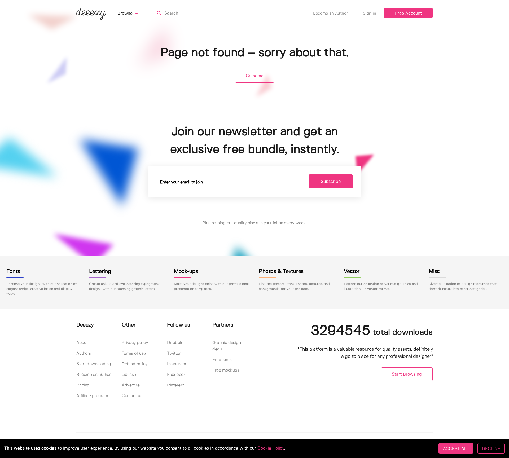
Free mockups (225, 370)
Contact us (132, 396)
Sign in (369, 13)
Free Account (408, 13)
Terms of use (134, 353)
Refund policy (134, 364)
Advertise (131, 385)
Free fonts (221, 360)
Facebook (176, 375)
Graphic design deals (226, 346)
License (129, 375)
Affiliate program (92, 396)
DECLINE (491, 448)
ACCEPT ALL (456, 448)
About (82, 343)
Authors (83, 353)
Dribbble (175, 343)
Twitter (174, 353)
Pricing (83, 385)
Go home (255, 76)
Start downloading (93, 364)
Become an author (93, 375)
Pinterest (175, 385)
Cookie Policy (270, 448)
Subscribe (331, 181)
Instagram (176, 364)
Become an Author (330, 13)
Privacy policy (135, 343)
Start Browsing (407, 374)
